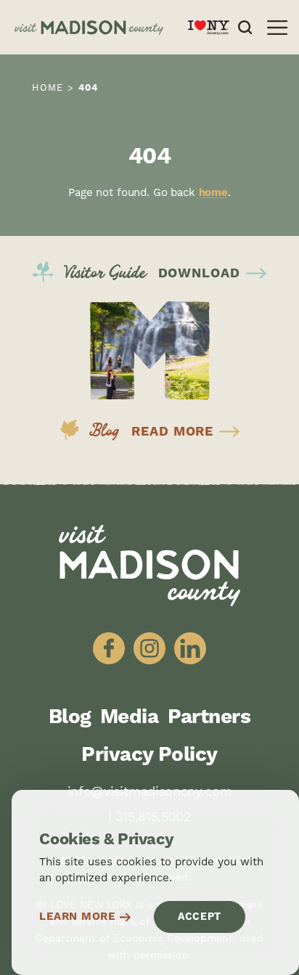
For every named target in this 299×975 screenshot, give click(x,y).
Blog (70, 717)
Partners (209, 717)
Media (129, 717)
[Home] (95, 27)
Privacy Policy (149, 755)
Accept (199, 916)
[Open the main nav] (277, 28)
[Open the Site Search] (245, 27)
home (213, 193)
